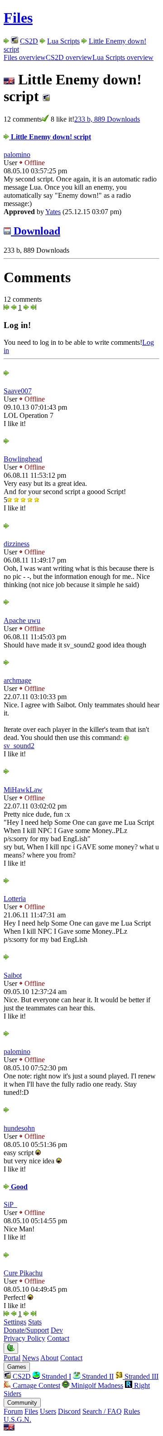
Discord (69, 1411)
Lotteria (15, 898)
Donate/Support (26, 1330)
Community (22, 1402)
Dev (57, 1330)
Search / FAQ (102, 1411)
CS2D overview (69, 57)
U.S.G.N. (17, 1419)
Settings (15, 1322)
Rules (132, 1411)
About (49, 1358)
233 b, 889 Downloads (107, 119)
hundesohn (19, 1128)
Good (18, 1187)
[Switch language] (9, 1428)
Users (48, 1411)
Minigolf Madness (96, 1385)
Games (16, 1366)
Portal (12, 1358)
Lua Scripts (63, 41)
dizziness (16, 544)
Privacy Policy (24, 1338)
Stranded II (97, 1376)
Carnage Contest (35, 1385)
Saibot (13, 975)
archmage (17, 680)
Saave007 (18, 391)
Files (18, 18)
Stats (35, 1322)
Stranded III (140, 1376)
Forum (13, 1411)
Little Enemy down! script (50, 137)
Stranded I (55, 1376)
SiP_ (10, 1204)
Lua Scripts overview (122, 57)
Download (35, 231)
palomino (17, 154)
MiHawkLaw (23, 790)
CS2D (29, 41)
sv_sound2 (19, 746)
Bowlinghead (23, 459)
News (30, 1358)
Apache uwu (22, 620)
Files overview (25, 57)
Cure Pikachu (23, 1273)
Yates (53, 212)
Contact (58, 1338)
